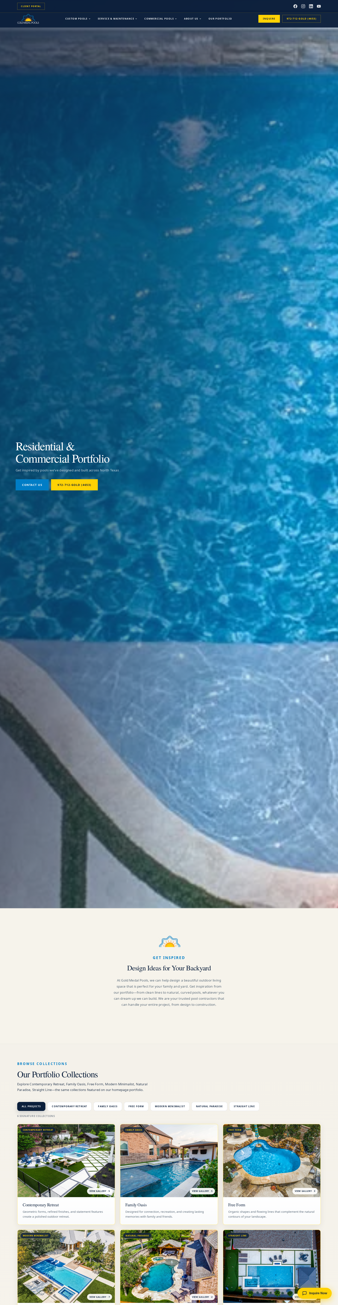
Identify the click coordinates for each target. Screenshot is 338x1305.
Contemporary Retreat (69, 1106)
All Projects (31, 1106)
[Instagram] (303, 6)
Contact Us (32, 485)
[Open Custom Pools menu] (89, 19)
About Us (191, 19)
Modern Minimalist (170, 1106)
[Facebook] (295, 6)
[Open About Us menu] (200, 19)
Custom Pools (76, 19)
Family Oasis (107, 1106)
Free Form (136, 1106)
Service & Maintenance (116, 19)
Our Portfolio (220, 19)
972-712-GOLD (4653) (301, 18)
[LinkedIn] (311, 6)
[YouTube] (319, 6)
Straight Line (244, 1106)
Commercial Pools (159, 19)
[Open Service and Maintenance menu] (136, 19)
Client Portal (31, 6)
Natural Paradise (209, 1106)
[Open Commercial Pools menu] (176, 19)
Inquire (269, 18)
